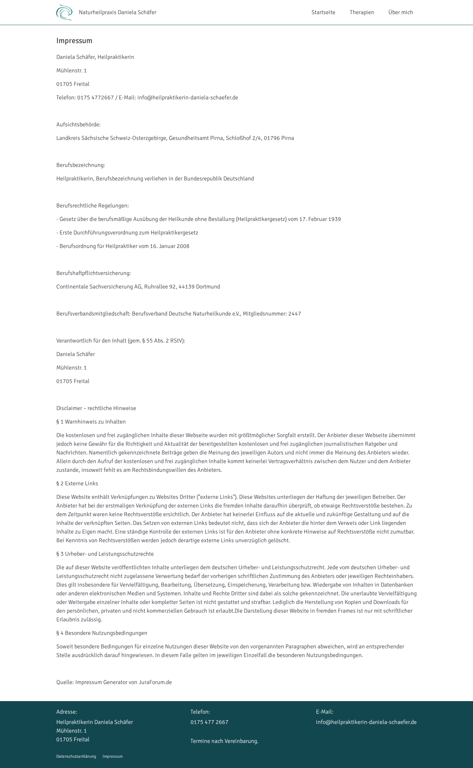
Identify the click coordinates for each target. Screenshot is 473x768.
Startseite (323, 12)
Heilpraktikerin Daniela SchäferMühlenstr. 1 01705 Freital (94, 730)
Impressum (113, 756)
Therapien (362, 12)
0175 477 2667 (209, 722)
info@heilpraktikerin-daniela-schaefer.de (366, 722)
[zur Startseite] (67, 13)
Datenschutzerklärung (76, 756)
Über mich (400, 12)
